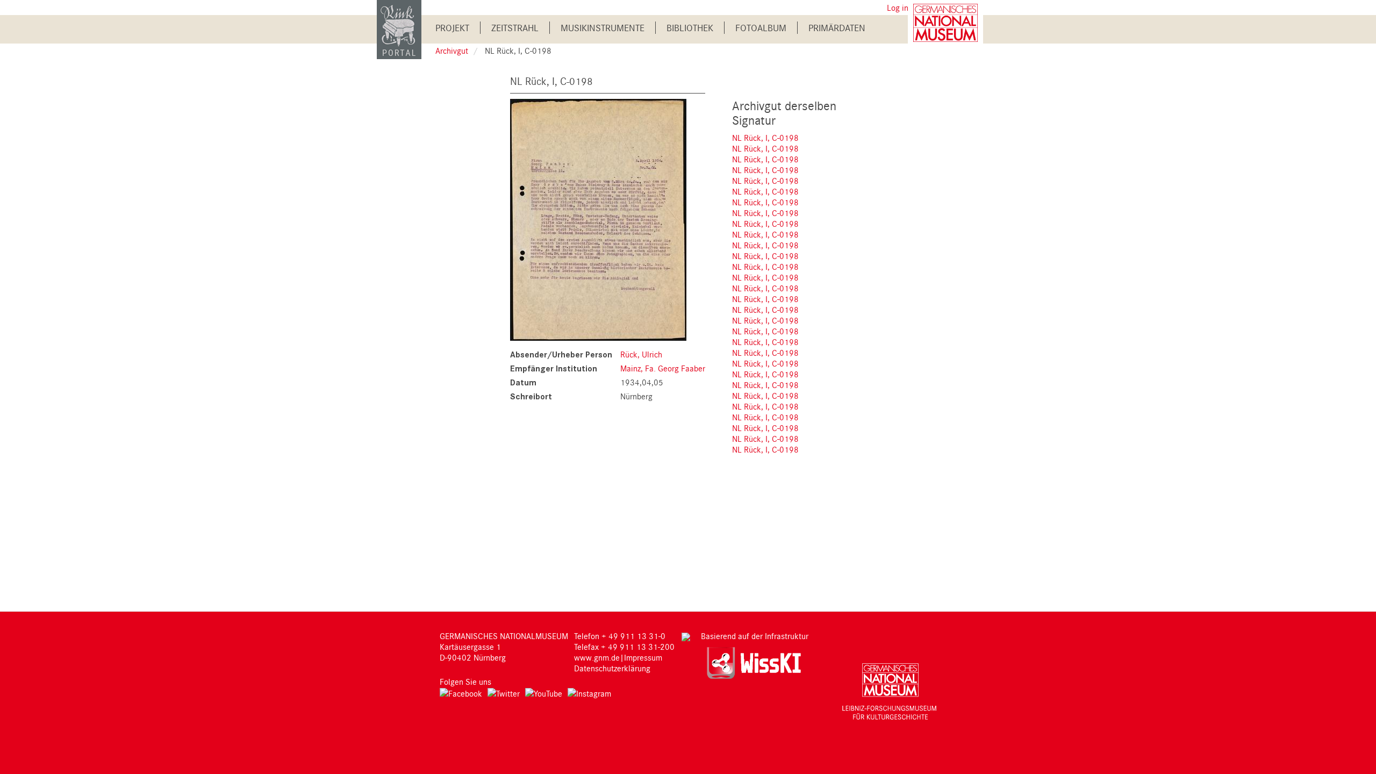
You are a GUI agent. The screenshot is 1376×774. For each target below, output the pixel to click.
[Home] (399, 28)
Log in (897, 7)
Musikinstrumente (602, 28)
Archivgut (451, 50)
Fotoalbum (760, 28)
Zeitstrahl (515, 28)
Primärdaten (836, 28)
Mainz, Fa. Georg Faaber (662, 368)
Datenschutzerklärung (612, 668)
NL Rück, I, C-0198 (765, 137)
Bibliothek (689, 28)
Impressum (643, 657)
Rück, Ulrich (641, 354)
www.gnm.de (597, 657)
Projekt (452, 28)
